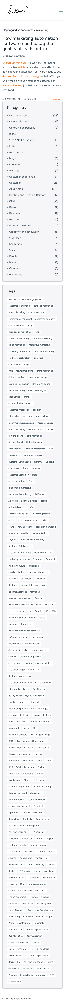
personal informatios (38, 572)
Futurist (12, 825)
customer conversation (20, 663)
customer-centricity (45, 319)
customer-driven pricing (20, 325)
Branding (14, 219)
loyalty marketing (42, 552)
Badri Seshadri (15, 864)
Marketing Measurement (20, 604)
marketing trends (41, 513)
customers (13, 468)
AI (26, 955)
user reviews (14, 643)
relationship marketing (19, 488)
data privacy (36, 793)
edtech (28, 890)
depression (13, 968)
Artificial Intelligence (33, 812)
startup (37, 871)
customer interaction (18, 409)
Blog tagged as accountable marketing (25, 30)
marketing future (16, 565)
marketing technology (19, 358)
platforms (40, 851)
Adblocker (13, 838)
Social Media (25, 578)
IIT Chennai (24, 871)
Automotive (16, 152)
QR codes (37, 559)
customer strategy (42, 786)
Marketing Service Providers (22, 617)
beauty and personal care (21, 708)
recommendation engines (21, 423)
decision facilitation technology (21, 76)
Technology (27, 624)
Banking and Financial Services (27, 195)
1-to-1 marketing (16, 429)
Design (35, 942)
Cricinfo (51, 864)
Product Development (19, 923)
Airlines (43, 650)
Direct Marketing (16, 312)
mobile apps (14, 455)
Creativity (27, 819)
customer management (20, 319)
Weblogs (14, 170)
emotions (27, 968)
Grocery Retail (15, 442)
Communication (18, 121)
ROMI (11, 741)
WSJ (18, 767)
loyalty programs (16, 702)
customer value (43, 682)
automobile (34, 702)
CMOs (48, 760)
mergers (28, 851)
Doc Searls (13, 760)
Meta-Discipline (16, 910)
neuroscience (42, 968)
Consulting (13, 819)
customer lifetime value (20, 682)
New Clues (28, 760)
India (12, 146)
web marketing (39, 533)
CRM (12, 201)
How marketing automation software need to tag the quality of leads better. (30, 43)
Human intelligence (29, 825)
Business (14, 213)
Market (6, 85)
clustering (15, 164)
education (40, 890)
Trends (52, 851)
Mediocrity (28, 773)
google (44, 500)
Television (40, 578)
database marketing (42, 338)
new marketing (25, 526)
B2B (46, 929)
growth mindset (16, 877)
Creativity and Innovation (24, 231)
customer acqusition (18, 474)
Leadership (16, 243)
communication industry (20, 403)
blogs (12, 158)
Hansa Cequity (35, 611)
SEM (35, 728)
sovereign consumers (28, 520)
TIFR (52, 975)
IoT (47, 858)
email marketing (16, 572)
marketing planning (40, 734)
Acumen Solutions (36, 799)
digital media (14, 650)
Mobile (50, 429)
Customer (15, 182)
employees (15, 274)
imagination (24, 754)
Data (34, 474)
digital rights (30, 650)
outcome (27, 416)
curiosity (28, 747)
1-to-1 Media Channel (22, 139)
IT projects (38, 806)
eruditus (33, 897)
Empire (11, 754)
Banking (50, 462)
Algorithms (13, 812)
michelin (22, 377)
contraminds (14, 890)
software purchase (17, 637)
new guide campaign (18, 384)
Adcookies (27, 838)
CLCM (11, 377)
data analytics (15, 448)
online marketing (16, 481)
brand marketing (45, 371)
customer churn (36, 312)
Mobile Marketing (38, 377)
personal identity (37, 845)
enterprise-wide (16, 611)
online (11, 520)
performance (49, 877)
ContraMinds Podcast (22, 127)
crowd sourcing (32, 643)
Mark (22, 884)
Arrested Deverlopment (35, 741)
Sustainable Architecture (40, 910)
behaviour (29, 767)
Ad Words (13, 500)
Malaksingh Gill (43, 903)
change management (19, 806)
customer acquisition (30, 656)
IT (47, 611)
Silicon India (43, 949)
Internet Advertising (44, 351)
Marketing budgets (17, 734)
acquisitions (14, 851)
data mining (14, 397)
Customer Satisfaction (19, 462)
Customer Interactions (19, 676)
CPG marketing (15, 435)
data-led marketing (43, 306)
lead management (17, 591)
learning (38, 754)
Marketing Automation (19, 351)
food (10, 721)
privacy (12, 578)
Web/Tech (15, 237)
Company (15, 268)
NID (32, 949)
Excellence (13, 773)
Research (39, 923)
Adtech (39, 838)
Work (12, 250)
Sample (12, 299)
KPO (53, 611)
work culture (42, 416)
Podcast (12, 975)
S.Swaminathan (15, 55)
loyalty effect (15, 695)
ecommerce (26, 858)
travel (26, 728)
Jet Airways (39, 689)
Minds (40, 773)
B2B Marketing (15, 936)
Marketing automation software (24, 630)
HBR (10, 767)
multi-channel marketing (20, 371)
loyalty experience (34, 695)
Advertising (16, 188)
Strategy (28, 780)
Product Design (44, 916)
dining (37, 715)
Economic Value (29, 500)
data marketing (34, 435)
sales (42, 617)
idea (51, 448)
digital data (34, 565)
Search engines (45, 423)
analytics (38, 358)
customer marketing (18, 364)
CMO (52, 604)
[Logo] (18, 10)
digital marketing (16, 344)
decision (37, 409)
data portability (36, 429)
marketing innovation (19, 559)
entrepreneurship (17, 897)
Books (12, 207)
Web (32, 507)
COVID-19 (28, 916)
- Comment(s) (28, 99)
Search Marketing (41, 384)
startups (12, 903)
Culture (41, 767)
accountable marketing (33, 585)
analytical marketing (18, 338)
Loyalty (12, 539)
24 (18, 741)
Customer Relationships (20, 546)
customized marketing (19, 552)
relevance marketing (18, 533)
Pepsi (31, 481)
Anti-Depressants (39, 955)
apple (23, 845)
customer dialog (43, 663)
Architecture (26, 903)
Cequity (38, 598)
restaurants (14, 728)
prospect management (19, 598)
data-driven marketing (19, 332)
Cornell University (35, 864)
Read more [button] (57, 99)
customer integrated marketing (23, 669)
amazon (12, 858)
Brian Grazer (14, 747)
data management (17, 793)
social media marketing (19, 494)
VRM (45, 520)
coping (49, 962)
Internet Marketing (20, 225)
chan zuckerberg (37, 884)
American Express (33, 455)
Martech (12, 845)
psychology (14, 780)
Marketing (15, 262)
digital (50, 838)
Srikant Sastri (15, 929)
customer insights (37, 390)
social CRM (41, 604)
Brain (11, 962)
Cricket (11, 871)
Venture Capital (33, 929)
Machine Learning (17, 832)
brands (27, 397)
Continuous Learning (18, 942)
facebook (50, 559)
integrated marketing (18, 689)
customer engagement (30, 299)
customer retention (35, 448)
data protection (16, 799)
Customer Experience (22, 176)
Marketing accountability (31, 539)
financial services (31, 468)
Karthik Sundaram (17, 949)
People (13, 256)
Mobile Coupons (34, 442)
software (12, 624)
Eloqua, (17, 85)
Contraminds (14, 981)
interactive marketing (39, 344)
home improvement (41, 721)
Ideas (12, 133)
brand (11, 526)
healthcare (22, 721)
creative (12, 884)
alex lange (49, 871)
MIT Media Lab (37, 832)
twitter (38, 858)
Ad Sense (39, 494)
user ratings (37, 637)
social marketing (16, 390)
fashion (47, 715)
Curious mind (42, 747)
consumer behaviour (18, 513)
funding (45, 897)
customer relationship (19, 306)
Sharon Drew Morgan (14, 62)
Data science (42, 819)
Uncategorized (18, 115)
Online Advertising (17, 507)
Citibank (12, 656)
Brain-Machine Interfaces (30, 962)
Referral (38, 462)
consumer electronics (19, 715)
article (21, 67)
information (14, 416)
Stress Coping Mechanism (33, 975)
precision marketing (46, 526)
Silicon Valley (14, 955)
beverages (42, 708)
